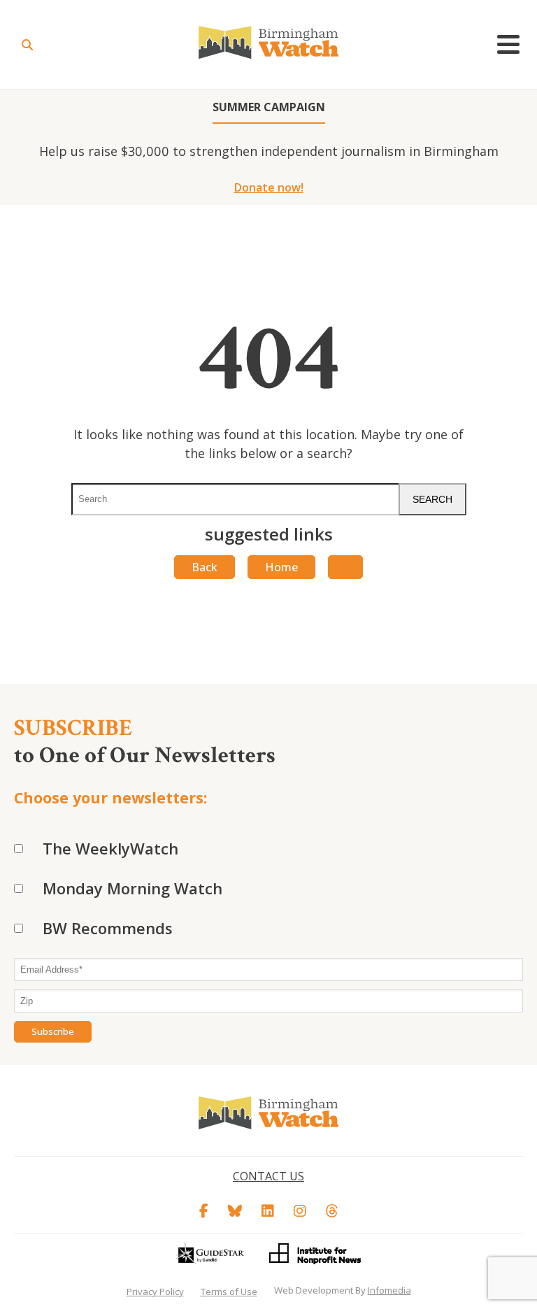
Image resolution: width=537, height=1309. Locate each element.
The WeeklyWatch (110, 848)
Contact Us (268, 1176)
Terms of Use (229, 1291)
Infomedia (389, 1290)
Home (281, 567)
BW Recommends (108, 927)
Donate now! (268, 187)
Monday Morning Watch (132, 888)
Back (204, 567)
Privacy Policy (155, 1291)
